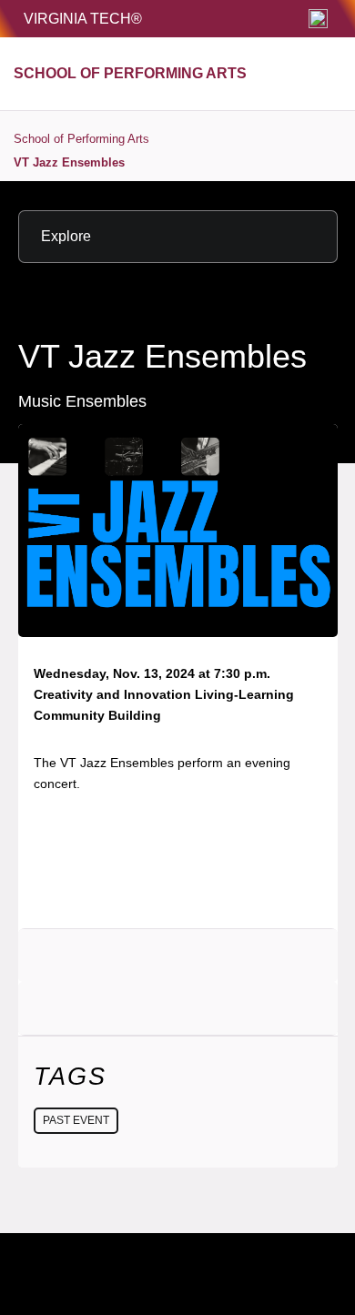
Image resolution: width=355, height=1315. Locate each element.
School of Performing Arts (81, 139)
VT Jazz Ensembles (69, 162)
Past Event (76, 1120)
